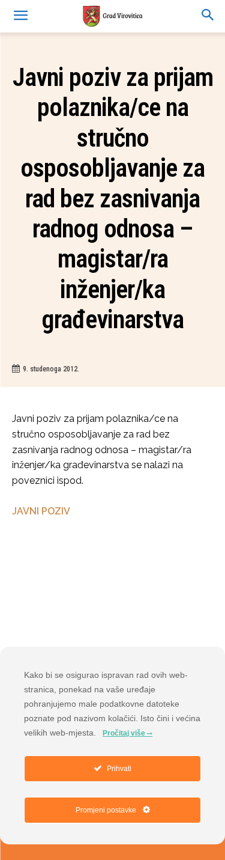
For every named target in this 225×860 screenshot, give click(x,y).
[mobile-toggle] (20, 16)
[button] (208, 16)
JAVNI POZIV (41, 511)
